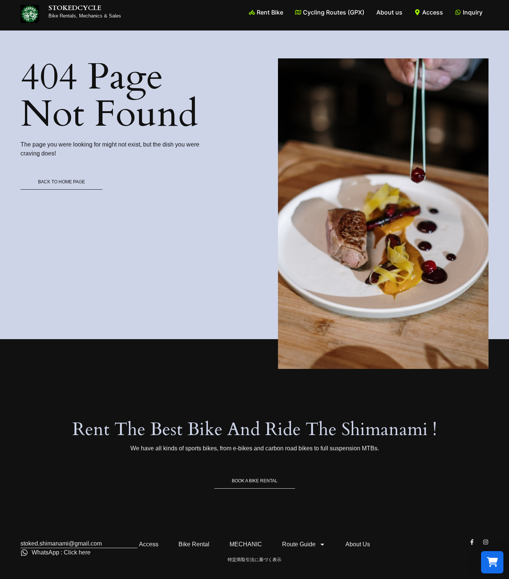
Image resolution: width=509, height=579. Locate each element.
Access (148, 544)
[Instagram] (486, 542)
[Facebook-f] (472, 542)
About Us (357, 544)
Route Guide (299, 544)
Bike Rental (193, 544)
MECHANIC (246, 544)
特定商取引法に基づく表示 (254, 559)
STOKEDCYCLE (74, 8)
